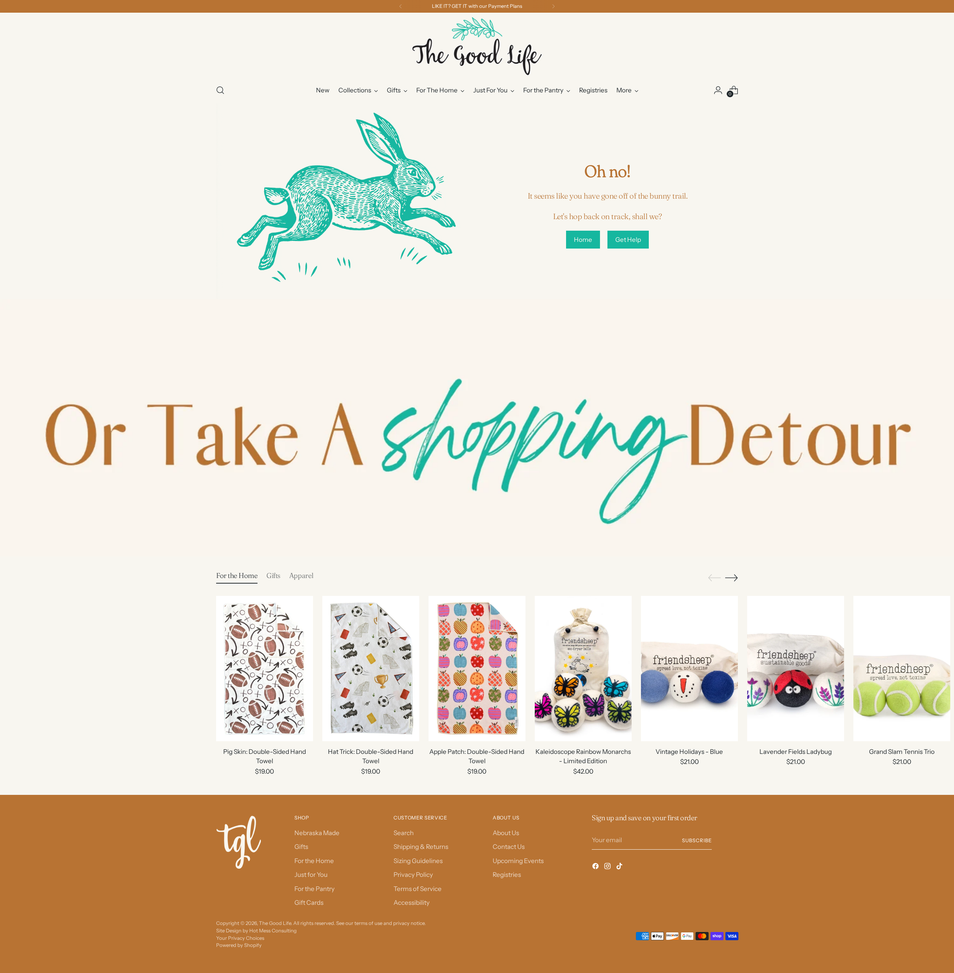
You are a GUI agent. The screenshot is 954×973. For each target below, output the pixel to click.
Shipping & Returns (421, 846)
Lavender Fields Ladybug (795, 751)
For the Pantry (314, 889)
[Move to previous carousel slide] (714, 578)
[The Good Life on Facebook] (596, 867)
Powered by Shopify (239, 945)
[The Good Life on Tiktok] (620, 867)
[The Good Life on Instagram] (608, 867)
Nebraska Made (316, 833)
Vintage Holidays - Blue (689, 751)
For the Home (314, 861)
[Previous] (400, 6)
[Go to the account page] (718, 90)
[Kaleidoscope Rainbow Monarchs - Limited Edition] (583, 668)
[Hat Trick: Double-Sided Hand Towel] (370, 668)
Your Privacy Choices (240, 938)
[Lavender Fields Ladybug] (795, 668)
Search (404, 833)
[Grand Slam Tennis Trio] (901, 668)
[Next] (553, 6)
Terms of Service (418, 889)
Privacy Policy (413, 874)
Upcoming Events (518, 861)
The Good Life (275, 923)
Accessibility (412, 902)
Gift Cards (308, 902)
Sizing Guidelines (418, 861)
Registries (507, 874)
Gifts (301, 846)
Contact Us (509, 846)
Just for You (311, 874)
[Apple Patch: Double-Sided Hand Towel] (477, 668)
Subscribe (697, 840)
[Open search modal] (220, 90)
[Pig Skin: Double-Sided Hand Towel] (264, 668)
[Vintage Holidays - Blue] (689, 668)
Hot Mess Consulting (273, 930)
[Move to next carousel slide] (731, 577)
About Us (506, 833)
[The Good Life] (477, 47)
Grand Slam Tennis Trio (902, 751)
